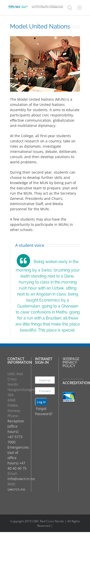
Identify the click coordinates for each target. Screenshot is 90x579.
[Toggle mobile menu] (79, 7)
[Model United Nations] (45, 38)
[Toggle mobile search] (69, 7)
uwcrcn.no (16, 489)
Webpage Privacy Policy (70, 362)
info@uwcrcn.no (21, 478)
